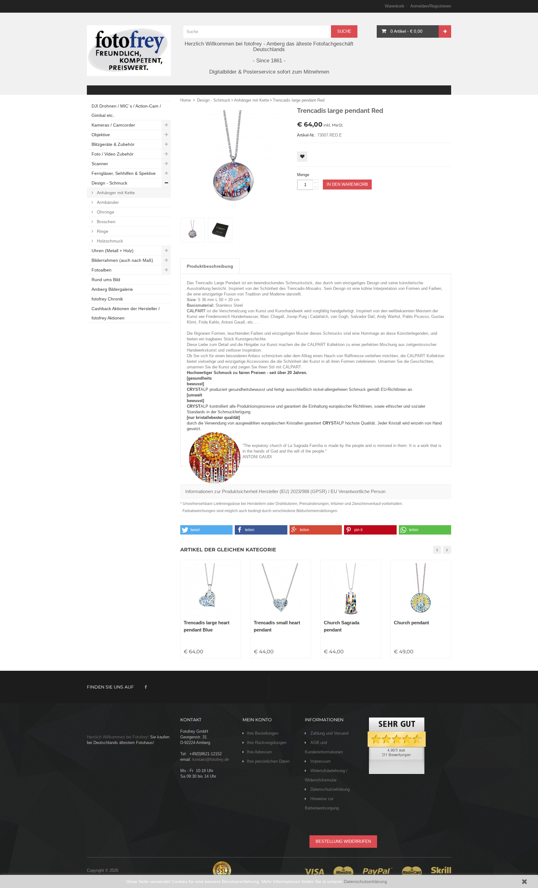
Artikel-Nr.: (306, 135)
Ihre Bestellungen (262, 733)
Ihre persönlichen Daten (268, 761)
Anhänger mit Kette (115, 192)
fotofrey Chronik (107, 298)
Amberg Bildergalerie (112, 289)
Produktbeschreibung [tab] (210, 266)
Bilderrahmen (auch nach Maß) (122, 260)
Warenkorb (394, 6)
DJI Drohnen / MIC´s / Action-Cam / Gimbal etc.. (126, 110)
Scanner (100, 163)
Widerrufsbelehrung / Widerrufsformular (326, 775)
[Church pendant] (421, 590)
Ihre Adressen (259, 752)
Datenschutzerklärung (365, 881)
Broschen (106, 221)
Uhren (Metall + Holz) (113, 250)
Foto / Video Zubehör (113, 153)
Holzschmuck (109, 240)
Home (185, 100)
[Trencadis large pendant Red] (192, 230)
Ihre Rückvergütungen (266, 742)
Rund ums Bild (106, 279)
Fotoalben (101, 269)
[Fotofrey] (129, 50)
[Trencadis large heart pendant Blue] (211, 590)
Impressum (320, 761)
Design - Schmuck (109, 182)
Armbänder (107, 202)
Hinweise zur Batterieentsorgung (322, 803)
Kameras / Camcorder (113, 124)
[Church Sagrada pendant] (351, 590)
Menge (303, 174)
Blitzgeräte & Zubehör (113, 144)
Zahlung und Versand (328, 733)
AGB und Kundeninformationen (324, 747)
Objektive (101, 134)
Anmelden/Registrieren (430, 6)
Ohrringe (105, 211)
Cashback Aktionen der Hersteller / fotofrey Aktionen (126, 313)
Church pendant (411, 622)
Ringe (102, 231)
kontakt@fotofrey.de (210, 759)
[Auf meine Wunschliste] (302, 156)
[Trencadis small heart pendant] (281, 590)
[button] (206, 530)
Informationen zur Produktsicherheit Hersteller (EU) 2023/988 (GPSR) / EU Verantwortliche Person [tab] (285, 491)
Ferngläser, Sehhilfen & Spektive (124, 173)
